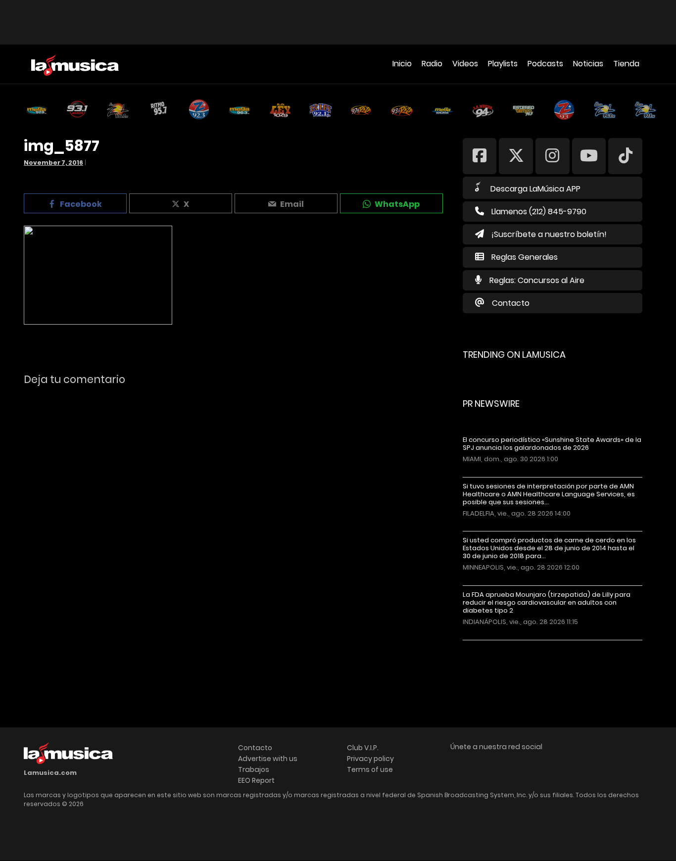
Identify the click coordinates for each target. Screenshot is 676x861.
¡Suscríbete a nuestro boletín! (549, 234)
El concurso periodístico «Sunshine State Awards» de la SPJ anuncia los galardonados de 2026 (552, 444)
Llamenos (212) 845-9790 (538, 211)
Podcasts (545, 63)
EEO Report (256, 780)
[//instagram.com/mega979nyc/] (552, 155)
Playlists (503, 63)
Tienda (626, 63)
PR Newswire (491, 403)
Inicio (402, 63)
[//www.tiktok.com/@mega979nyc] (625, 155)
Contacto (511, 303)
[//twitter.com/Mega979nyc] (516, 155)
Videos (465, 63)
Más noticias (496, 645)
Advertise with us (267, 759)
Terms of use (370, 769)
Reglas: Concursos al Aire (536, 280)
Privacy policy (370, 759)
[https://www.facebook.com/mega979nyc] (480, 155)
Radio (432, 63)
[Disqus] (234, 529)
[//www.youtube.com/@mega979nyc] (589, 155)
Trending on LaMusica (514, 354)
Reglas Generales (524, 257)
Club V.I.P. (363, 748)
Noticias (588, 63)
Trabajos (253, 769)
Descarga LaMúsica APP (535, 188)
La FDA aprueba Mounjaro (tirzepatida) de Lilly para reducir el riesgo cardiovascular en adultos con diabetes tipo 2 (546, 603)
